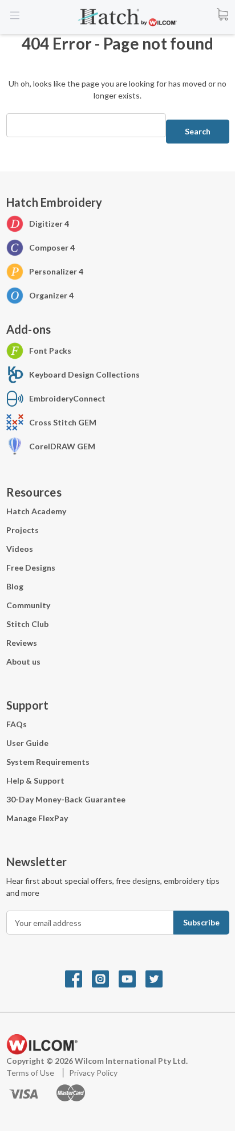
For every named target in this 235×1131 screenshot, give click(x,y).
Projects (22, 530)
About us (23, 661)
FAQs (16, 724)
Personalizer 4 (56, 271)
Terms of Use (31, 1072)
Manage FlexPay (37, 818)
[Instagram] (105, 978)
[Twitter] (158, 978)
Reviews (21, 643)
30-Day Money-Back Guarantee (65, 799)
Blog (14, 586)
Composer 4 (52, 247)
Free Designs (30, 567)
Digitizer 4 (49, 223)
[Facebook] (78, 978)
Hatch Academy (36, 511)
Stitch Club (27, 624)
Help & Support (35, 780)
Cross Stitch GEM (62, 422)
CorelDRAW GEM (62, 446)
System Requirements (48, 762)
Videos (19, 549)
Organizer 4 (51, 295)
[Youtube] (132, 978)
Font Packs (50, 350)
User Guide (27, 743)
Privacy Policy (93, 1072)
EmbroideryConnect (67, 398)
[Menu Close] (15, 15)
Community (28, 605)
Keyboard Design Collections (84, 374)
